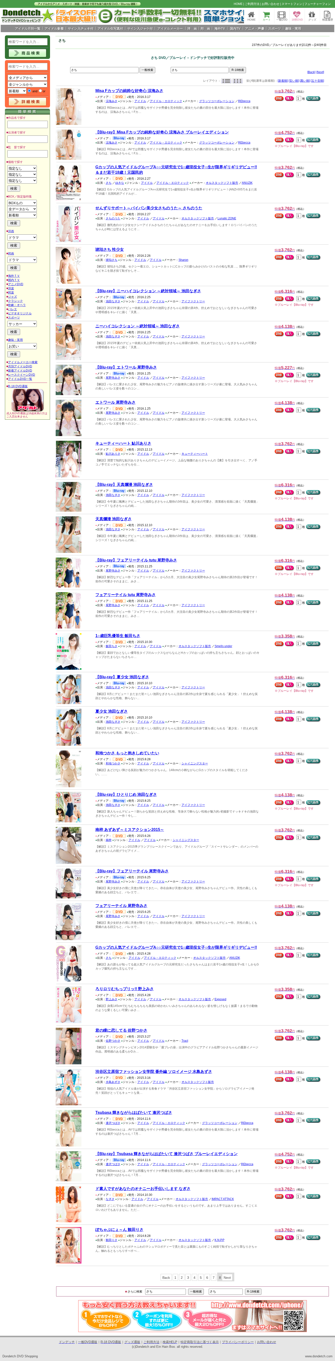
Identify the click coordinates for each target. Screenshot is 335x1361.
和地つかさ (113, 763)
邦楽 (11, 292)
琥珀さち (111, 260)
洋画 (11, 231)
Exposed (220, 999)
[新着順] (283, 80)
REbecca (244, 101)
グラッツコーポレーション (216, 101)
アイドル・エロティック (166, 101)
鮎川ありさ (113, 453)
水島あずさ (113, 1082)
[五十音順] (317, 80)
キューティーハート (194, 453)
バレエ (12, 309)
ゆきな (119, 183)
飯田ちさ (111, 646)
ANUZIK (247, 183)
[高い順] (305, 80)
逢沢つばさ (113, 1123)
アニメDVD (15, 284)
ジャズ (12, 296)
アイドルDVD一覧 (20, 379)
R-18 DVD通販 (18, 386)
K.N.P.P (219, 1240)
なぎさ (110, 1199)
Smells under (223, 646)
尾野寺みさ (113, 377)
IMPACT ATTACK (223, 1199)
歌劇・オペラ (17, 305)
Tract (184, 1040)
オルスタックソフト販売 (222, 183)
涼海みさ (111, 101)
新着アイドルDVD (20, 370)
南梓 (109, 840)
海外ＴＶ (14, 276)
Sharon (183, 260)
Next (227, 1278)
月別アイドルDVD (20, 366)
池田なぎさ (113, 301)
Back (166, 1278)
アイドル (140, 101)
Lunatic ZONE (227, 218)
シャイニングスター (194, 763)
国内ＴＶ (14, 280)
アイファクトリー (193, 301)
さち (109, 183)
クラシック (15, 301)
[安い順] (294, 80)
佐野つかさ (113, 1040)
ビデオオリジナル (20, 313)
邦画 (11, 253)
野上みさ (111, 999)
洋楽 (11, 288)
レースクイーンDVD (21, 374)
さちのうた (113, 218)
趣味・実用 (15, 340)
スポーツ (14, 317)
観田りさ (111, 1240)
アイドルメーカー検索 (23, 362)
